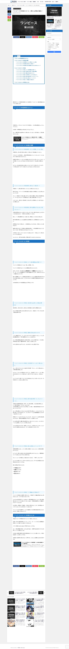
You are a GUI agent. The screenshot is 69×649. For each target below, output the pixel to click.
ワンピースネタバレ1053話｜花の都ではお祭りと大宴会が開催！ (26, 71)
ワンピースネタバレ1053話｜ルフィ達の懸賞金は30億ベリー (26, 69)
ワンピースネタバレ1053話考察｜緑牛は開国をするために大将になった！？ (28, 65)
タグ (48, 41)
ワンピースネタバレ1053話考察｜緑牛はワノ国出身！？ (25, 63)
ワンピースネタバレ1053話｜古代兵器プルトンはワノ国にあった (26, 74)
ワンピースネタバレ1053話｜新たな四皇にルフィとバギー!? (26, 77)
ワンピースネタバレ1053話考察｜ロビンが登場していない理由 (26, 62)
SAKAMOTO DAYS (48, 1)
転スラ (53, 1)
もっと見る (54, 28)
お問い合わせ (23, 647)
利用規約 (19, 647)
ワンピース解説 (29, 1)
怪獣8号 (57, 1)
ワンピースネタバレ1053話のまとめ (21, 82)
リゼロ (38, 1)
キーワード (49, 33)
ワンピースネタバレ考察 (22, 1)
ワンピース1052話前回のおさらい (21, 58)
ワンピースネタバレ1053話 (20, 68)
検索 (54, 51)
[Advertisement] (29, 46)
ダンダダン (42, 1)
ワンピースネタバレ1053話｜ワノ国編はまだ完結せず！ (25, 79)
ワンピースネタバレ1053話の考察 (21, 60)
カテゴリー (49, 37)
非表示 (19, 56)
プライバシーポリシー (14, 647)
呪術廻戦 (34, 1)
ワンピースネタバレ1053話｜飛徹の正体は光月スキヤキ (25, 73)
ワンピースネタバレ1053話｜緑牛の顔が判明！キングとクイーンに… (27, 76)
